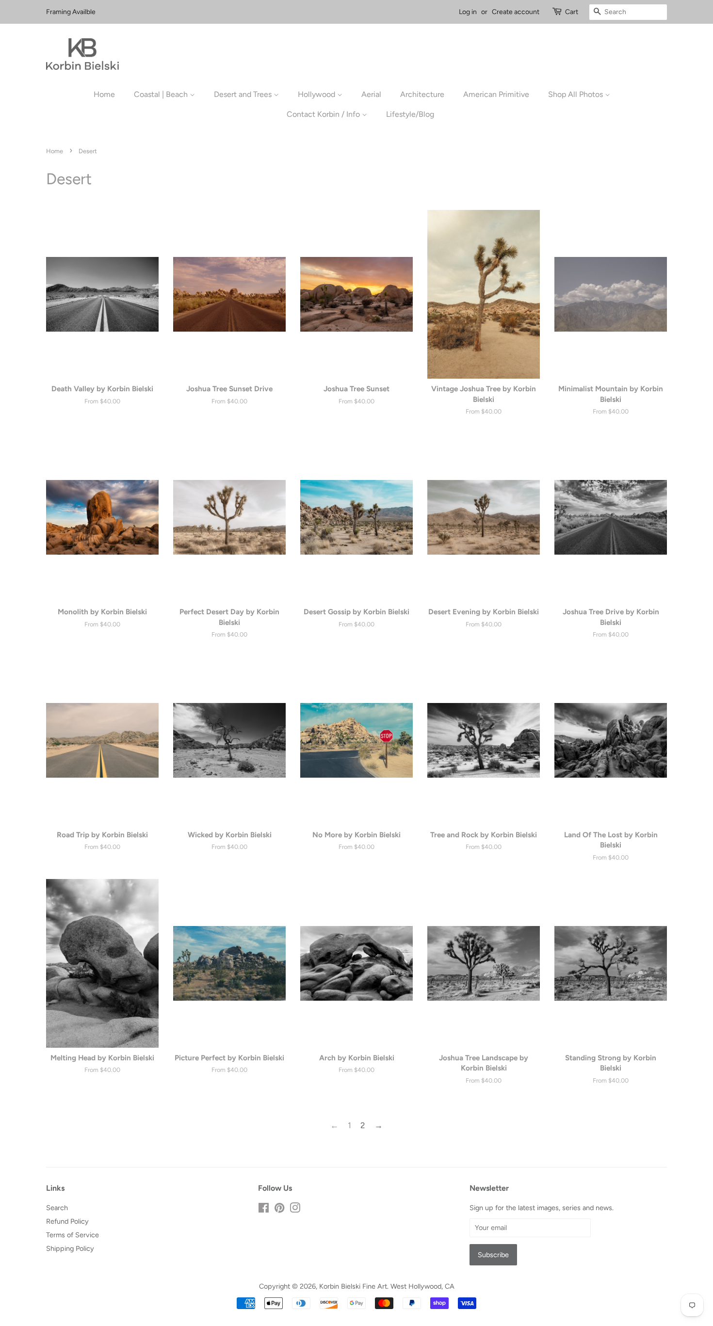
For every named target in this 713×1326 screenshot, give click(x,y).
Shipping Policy (70, 1248)
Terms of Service (72, 1234)
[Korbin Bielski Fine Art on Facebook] (263, 1209)
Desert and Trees (244, 94)
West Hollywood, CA (422, 1286)
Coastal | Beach (162, 94)
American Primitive (496, 94)
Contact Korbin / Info (324, 114)
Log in (468, 12)
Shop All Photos (576, 94)
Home (104, 94)
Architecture (422, 94)
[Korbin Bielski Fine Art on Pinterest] (279, 1209)
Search (57, 1207)
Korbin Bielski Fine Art (353, 1286)
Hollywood (317, 94)
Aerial (371, 94)
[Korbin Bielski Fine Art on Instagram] (295, 1209)
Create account (515, 12)
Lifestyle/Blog (410, 114)
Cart (571, 12)
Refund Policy (67, 1221)
